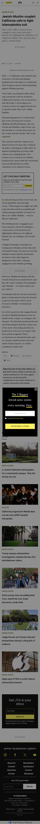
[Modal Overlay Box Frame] (20, 412)
